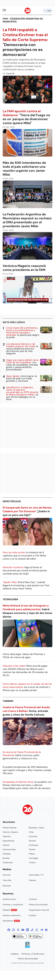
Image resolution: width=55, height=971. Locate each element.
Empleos (32, 915)
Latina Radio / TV (36, 875)
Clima (31, 832)
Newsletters (11, 921)
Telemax (32, 880)
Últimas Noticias (9, 827)
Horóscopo (33, 845)
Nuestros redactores (11, 915)
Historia (6, 845)
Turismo (8, 701)
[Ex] (18, 930)
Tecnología (10, 599)
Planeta (32, 849)
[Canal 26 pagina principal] (28, 12)
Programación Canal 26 (39, 910)
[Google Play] (36, 936)
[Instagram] (13, 930)
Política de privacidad (38, 904)
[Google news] (46, 930)
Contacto (33, 899)
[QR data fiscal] (27, 947)
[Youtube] (22, 930)
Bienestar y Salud (36, 827)
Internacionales (9, 849)
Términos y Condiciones (32, 954)
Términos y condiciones (13, 904)
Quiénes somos (9, 899)
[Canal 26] (28, 810)
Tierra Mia (7, 880)
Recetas (6, 858)
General (32, 841)
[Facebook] (8, 930)
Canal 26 (6, 875)
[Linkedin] (27, 930)
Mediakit (9, 910)
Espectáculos (12, 501)
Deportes (7, 836)
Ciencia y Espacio (10, 832)
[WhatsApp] (37, 930)
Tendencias (8, 862)
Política (32, 854)
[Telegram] (41, 930)
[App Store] (19, 936)
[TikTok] (32, 930)
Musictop (7, 885)
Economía (33, 836)
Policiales (7, 854)
